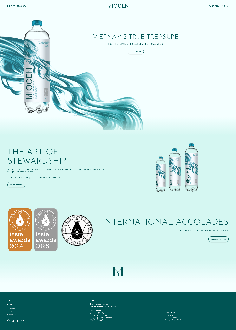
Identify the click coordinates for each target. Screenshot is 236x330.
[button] (225, 6)
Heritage (11, 6)
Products (21, 6)
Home (9, 305)
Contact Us (214, 6)
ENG (226, 6)
